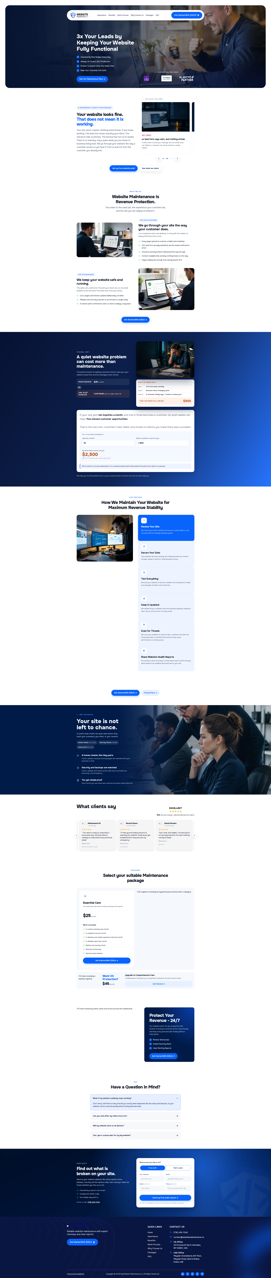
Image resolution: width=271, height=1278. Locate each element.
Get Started (158, 984)
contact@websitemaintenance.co (189, 1237)
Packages (149, 15)
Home (150, 1232)
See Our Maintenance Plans (91, 79)
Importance (101, 15)
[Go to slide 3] (168, 158)
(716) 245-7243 (94, 1202)
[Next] (177, 158)
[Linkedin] (183, 1274)
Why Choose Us (137, 15)
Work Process (123, 15)
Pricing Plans (149, 693)
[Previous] (159, 158)
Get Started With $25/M (185, 15)
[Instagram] (192, 1274)
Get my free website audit (123, 168)
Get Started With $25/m (134, 320)
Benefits (112, 15)
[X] (197, 1274)
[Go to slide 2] (165, 158)
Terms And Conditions (75, 1274)
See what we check (150, 168)
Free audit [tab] (153, 1168)
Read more (86, 841)
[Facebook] (187, 1274)
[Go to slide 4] (172, 158)
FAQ (157, 15)
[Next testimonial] (194, 835)
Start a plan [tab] (178, 1168)
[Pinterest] (202, 1274)
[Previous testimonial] (77, 835)
